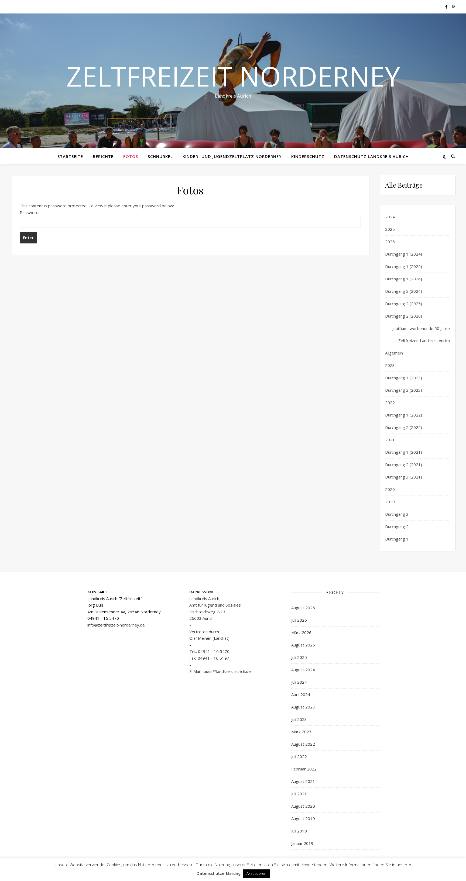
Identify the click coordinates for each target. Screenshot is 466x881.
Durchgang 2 (397, 526)
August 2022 (303, 744)
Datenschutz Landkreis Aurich (371, 156)
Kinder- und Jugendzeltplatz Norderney (232, 156)
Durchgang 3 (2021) (403, 477)
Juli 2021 (299, 793)
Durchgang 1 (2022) (403, 415)
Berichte (103, 156)
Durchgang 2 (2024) (403, 291)
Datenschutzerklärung (219, 873)
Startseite (70, 156)
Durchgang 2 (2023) (403, 390)
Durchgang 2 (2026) (403, 316)
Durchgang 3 (397, 514)
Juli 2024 (299, 682)
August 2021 (303, 781)
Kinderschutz (307, 156)
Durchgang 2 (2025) (403, 303)
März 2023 (301, 731)
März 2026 (301, 632)
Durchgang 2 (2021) (403, 464)
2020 (390, 489)
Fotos (130, 156)
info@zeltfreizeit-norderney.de (116, 625)
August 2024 (303, 669)
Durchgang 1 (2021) (403, 452)
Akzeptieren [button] (256, 873)
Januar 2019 (302, 843)
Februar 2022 (304, 769)
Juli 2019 (299, 831)
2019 (390, 501)
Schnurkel (160, 156)
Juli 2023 (299, 719)
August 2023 (303, 707)
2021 (390, 439)
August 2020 (303, 806)
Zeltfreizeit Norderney (233, 76)
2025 (390, 229)
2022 (390, 402)
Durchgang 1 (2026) (403, 278)
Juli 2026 (299, 620)
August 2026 (303, 607)
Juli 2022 (299, 756)
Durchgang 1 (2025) (403, 266)
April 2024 (300, 694)
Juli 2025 (299, 657)
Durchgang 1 (397, 539)
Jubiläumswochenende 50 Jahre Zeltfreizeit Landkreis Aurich (421, 334)
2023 (390, 365)
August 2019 (303, 818)
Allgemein (394, 353)
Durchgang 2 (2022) (403, 427)
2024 (390, 216)
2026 (390, 241)
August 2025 (303, 645)
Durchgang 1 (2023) (403, 377)
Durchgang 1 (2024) (403, 254)
